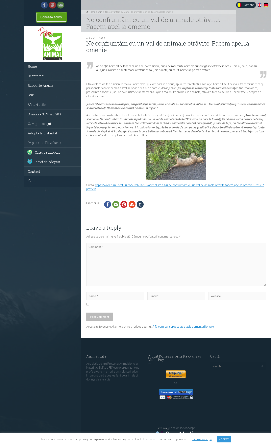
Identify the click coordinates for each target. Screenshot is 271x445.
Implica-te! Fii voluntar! (45, 143)
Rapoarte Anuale (41, 85)
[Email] (60, 4)
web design (164, 428)
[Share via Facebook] (107, 204)
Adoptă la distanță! (42, 133)
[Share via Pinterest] (123, 204)
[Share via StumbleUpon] (132, 204)
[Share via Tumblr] (140, 204)
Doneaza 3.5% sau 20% (44, 114)
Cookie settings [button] (202, 439)
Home (32, 66)
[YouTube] (52, 4)
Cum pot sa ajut (39, 124)
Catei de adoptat (47, 152)
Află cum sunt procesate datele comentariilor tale (183, 326)
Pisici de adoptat (47, 162)
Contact (34, 171)
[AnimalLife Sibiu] (52, 44)
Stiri (31, 95)
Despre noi (36, 76)
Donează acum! (51, 17)
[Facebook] (44, 4)
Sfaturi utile (37, 105)
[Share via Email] (115, 204)
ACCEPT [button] (224, 439)
